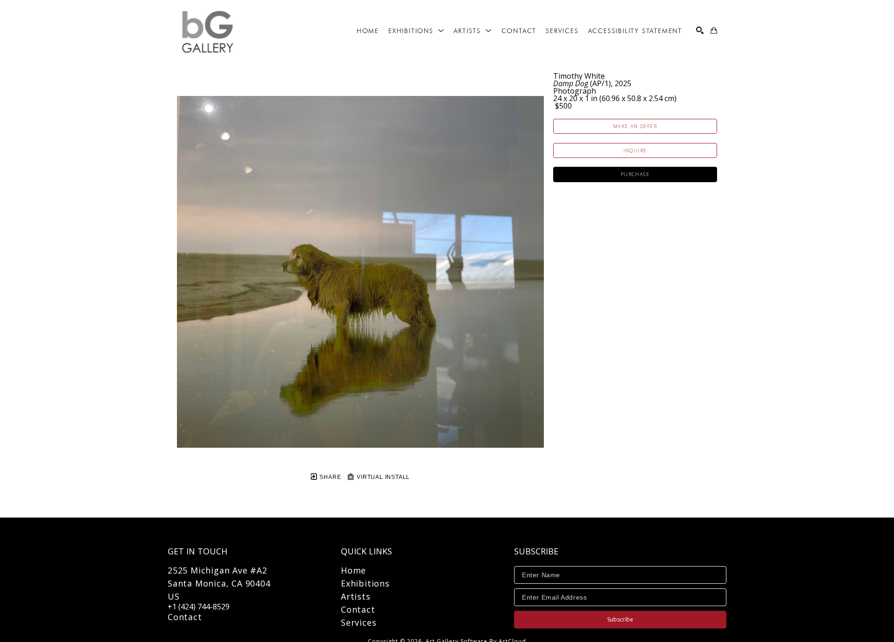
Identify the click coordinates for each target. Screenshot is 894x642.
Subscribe (620, 619)
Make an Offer (635, 126)
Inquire (635, 150)
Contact (185, 616)
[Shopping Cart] (714, 30)
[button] (416, 30)
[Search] (700, 30)
